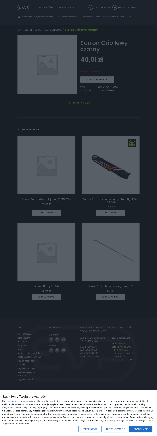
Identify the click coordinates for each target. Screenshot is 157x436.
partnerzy (16, 401)
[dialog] (78, 413)
